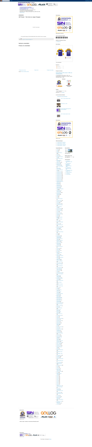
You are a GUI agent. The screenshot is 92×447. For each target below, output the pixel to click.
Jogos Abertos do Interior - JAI (59, 259)
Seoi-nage (58, 368)
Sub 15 (58, 378)
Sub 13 (58, 377)
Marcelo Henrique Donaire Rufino (59, 297)
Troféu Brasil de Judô (60, 393)
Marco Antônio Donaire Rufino (59, 299)
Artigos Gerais (59, 162)
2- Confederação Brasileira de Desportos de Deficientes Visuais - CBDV (69, 165)
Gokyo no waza (59, 242)
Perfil (57, 325)
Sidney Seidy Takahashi (58, 370)
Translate (63, 92)
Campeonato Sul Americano (59, 191)
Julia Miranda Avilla (59, 272)
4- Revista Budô (68, 174)
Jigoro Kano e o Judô (64, 103)
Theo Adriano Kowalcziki (59, 389)
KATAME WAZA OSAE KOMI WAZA (62, 96)
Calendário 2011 (59, 171)
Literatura (58, 287)
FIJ (57, 230)
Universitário (58, 396)
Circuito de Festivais (60, 198)
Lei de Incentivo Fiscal (60, 280)
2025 (57, 150)
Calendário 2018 (59, 179)
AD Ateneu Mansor (59, 152)
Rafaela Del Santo (59, 342)
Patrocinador (58, 322)
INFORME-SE (59, 41)
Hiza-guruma (58, 250)
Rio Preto (58, 357)
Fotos (57, 233)
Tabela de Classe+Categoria (59, 385)
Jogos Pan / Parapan (25, 39)
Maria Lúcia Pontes (59, 302)
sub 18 (58, 380)
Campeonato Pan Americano (59, 187)
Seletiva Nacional (59, 365)
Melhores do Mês (59, 305)
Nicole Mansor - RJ (59, 313)
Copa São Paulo (59, 208)
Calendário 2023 (59, 180)
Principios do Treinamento (58, 330)
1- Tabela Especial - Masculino (61, 142)
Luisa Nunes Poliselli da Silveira (60, 294)
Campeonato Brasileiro (58, 183)
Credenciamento (59, 210)
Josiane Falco (59, 270)
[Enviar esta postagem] (21, 38)
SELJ (57, 366)
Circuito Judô (58, 201)
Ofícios (58, 317)
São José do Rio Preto (60, 358)
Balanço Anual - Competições (59, 164)
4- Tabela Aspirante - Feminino (61, 145)
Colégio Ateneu (59, 203)
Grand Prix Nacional (60, 246)
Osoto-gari (58, 319)
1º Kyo (58, 149)
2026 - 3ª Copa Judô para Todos (65, 98)
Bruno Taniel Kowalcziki (58, 168)
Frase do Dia (58, 235)
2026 (57, 151)
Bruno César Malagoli (60, 166)
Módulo (58, 306)
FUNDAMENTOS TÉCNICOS (59, 237)
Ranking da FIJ (59, 345)
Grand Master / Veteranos (59, 244)
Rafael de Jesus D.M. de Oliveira (60, 341)
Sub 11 (58, 376)
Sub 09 (58, 375)
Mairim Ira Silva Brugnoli (59, 296)
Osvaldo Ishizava (59, 320)
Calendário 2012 (59, 172)
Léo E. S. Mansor (59, 282)
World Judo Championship (59, 402)
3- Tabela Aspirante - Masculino (61, 144)
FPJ (57, 234)
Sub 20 (58, 381)
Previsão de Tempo (59, 326)
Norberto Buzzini (59, 315)
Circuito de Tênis (59, 200)
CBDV (57, 195)
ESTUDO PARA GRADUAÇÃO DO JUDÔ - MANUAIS (66, 109)
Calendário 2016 (59, 177)
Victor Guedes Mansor (60, 399)
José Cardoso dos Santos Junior (59, 269)
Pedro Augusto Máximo (59, 324)
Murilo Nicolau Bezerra (59, 310)
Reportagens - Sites (59, 353)
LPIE (57, 288)
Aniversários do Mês (60, 158)
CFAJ (57, 197)
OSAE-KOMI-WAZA (59, 318)
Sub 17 (58, 379)
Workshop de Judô (59, 401)
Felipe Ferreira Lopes (60, 224)
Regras (58, 348)
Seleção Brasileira (59, 363)
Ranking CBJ (58, 344)
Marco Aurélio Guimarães (59, 301)
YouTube (58, 404)
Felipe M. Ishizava (59, 226)
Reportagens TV (30, 39)
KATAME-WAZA (59, 277)
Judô (57, 271)
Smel (57, 372)
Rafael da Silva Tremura (59, 339)
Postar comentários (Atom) (25, 71)
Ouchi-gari (58, 321)
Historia (58, 249)
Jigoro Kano (58, 254)
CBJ (57, 196)
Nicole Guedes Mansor (59, 312)
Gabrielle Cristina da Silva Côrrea (60, 241)
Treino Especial (59, 392)
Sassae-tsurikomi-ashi (60, 360)
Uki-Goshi (58, 395)
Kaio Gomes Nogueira (60, 273)
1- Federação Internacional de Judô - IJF (69, 162)
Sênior (58, 367)
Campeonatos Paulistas (59, 194)
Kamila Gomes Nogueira (59, 276)
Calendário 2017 (59, 178)
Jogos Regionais (59, 267)
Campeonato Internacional (58, 185)
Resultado (58, 356)
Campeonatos (59, 192)
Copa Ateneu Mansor (60, 204)
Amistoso (58, 155)
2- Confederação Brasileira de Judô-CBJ (68, 168)
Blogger (50, 439)
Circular (58, 202)
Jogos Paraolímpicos (60, 265)
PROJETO (58, 334)
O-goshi (58, 316)
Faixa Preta (58, 223)
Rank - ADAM (59, 343)
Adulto (58, 154)
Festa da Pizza (59, 229)
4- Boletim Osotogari (69, 172)
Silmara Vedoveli (59, 371)
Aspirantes (58, 163)
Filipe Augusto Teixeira (60, 231)
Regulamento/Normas (60, 349)
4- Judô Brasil (68, 173)
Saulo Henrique (59, 362)
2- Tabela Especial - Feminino (61, 143)
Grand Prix (58, 245)
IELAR (58, 251)
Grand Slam (58, 248)
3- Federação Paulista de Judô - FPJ (69, 170)
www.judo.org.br (22, 12)
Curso (57, 211)
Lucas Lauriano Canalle (59, 292)
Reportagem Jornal (59, 351)
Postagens (58, 66)
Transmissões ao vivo (60, 390)
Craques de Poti (59, 209)
